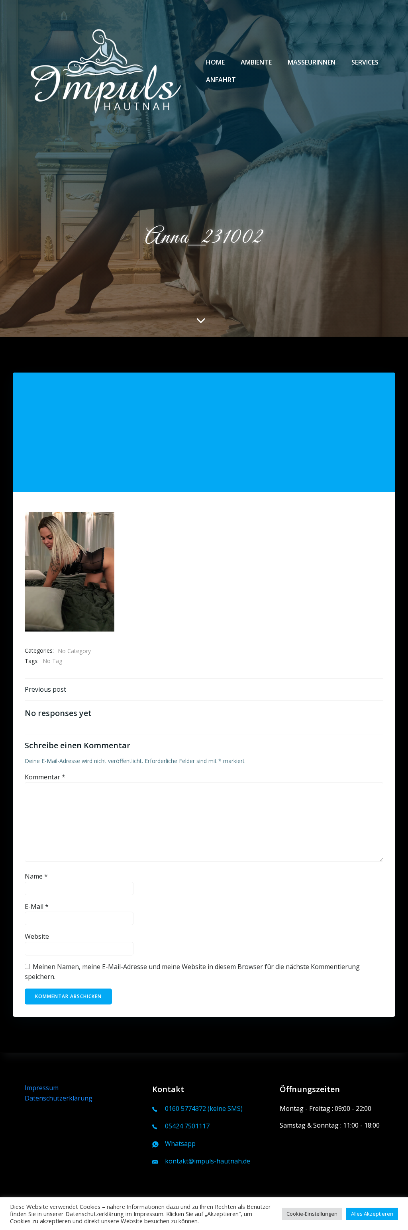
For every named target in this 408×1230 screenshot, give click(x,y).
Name (36, 876)
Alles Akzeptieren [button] (372, 1213)
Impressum (42, 1087)
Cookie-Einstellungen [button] (311, 1213)
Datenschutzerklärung (58, 1098)
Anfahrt (221, 79)
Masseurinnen (311, 62)
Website (37, 936)
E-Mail (37, 906)
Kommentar (45, 777)
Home (215, 62)
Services (365, 62)
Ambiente (256, 62)
